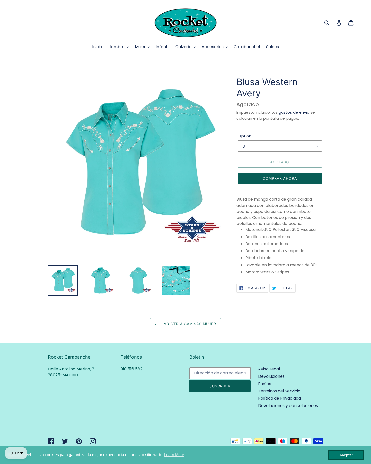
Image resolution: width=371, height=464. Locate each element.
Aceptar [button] (346, 455)
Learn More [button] (174, 455)
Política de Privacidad (279, 398)
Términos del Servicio (279, 391)
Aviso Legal (269, 369)
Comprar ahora (280, 178)
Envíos (264, 384)
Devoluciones (271, 376)
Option (244, 136)
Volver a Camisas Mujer (189, 324)
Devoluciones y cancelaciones (288, 406)
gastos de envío (294, 112)
